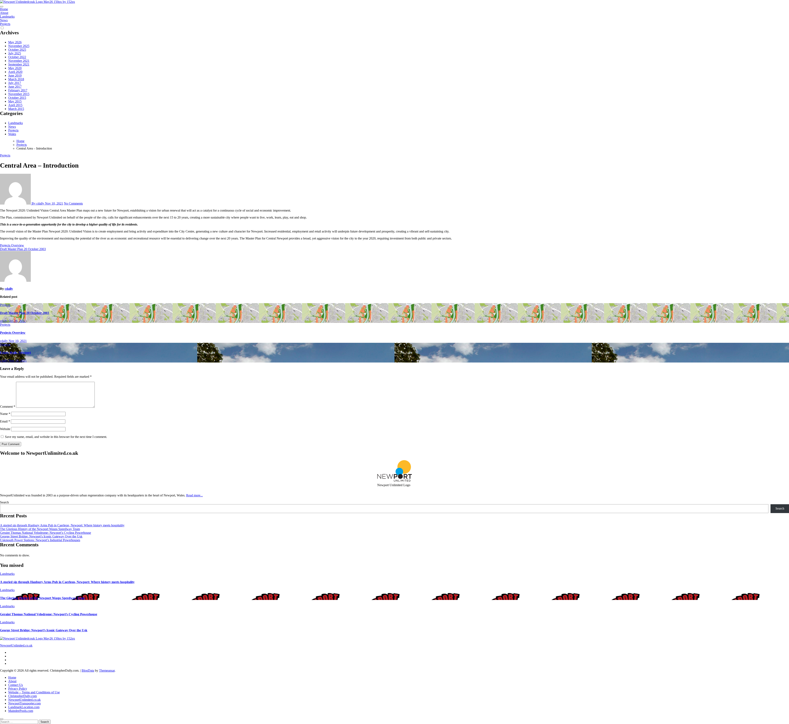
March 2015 (16, 108)
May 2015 (15, 101)
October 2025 (17, 49)
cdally (9, 288)
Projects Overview (12, 332)
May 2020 (15, 68)
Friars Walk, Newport (15, 352)
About (4, 13)
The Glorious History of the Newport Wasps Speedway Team (40, 529)
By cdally (38, 203)
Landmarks (7, 16)
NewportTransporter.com (24, 703)
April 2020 (15, 72)
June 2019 (15, 75)
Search (4, 502)
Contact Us (15, 685)
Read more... (194, 495)
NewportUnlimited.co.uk (16, 645)
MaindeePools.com (20, 710)
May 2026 (15, 42)
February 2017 (17, 90)
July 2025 (14, 53)
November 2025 (18, 46)
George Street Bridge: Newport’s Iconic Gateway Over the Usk (41, 536)
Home (4, 9)
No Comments (73, 203)
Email (5, 421)
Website (5, 429)
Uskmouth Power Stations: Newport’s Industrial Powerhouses (40, 540)
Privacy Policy (17, 688)
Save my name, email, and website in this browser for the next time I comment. (56, 437)
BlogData (88, 670)
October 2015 (17, 97)
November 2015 (18, 94)
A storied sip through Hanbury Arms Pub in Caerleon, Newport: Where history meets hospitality (62, 525)
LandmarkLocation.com (23, 707)
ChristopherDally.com (22, 696)
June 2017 (15, 86)
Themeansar (107, 670)
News (4, 20)
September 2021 (18, 64)
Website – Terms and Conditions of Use (34, 692)
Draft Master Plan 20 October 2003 (24, 313)
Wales (12, 134)
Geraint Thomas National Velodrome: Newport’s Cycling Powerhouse (45, 532)
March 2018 (16, 79)
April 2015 (15, 105)
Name (5, 414)
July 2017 (14, 83)
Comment (7, 406)
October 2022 (17, 57)
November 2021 (18, 60)
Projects (5, 24)
